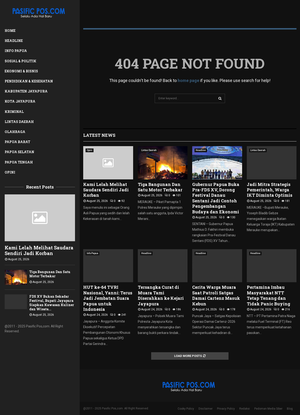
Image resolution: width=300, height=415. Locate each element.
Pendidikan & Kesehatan (29, 81)
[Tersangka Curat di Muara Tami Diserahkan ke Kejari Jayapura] (163, 265)
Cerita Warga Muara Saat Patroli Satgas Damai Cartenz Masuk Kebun (216, 295)
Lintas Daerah (19, 121)
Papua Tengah (19, 162)
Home (10, 30)
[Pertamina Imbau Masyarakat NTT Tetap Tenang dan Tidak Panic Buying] (272, 265)
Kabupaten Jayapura (26, 91)
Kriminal (14, 111)
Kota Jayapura (20, 101)
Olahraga (15, 132)
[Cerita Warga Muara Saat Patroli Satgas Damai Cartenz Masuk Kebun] (217, 265)
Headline (14, 40)
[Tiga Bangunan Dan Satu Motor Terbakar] (16, 277)
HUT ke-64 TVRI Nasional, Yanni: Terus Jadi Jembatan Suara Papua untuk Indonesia (107, 298)
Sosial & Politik (20, 61)
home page (188, 80)
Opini (10, 172)
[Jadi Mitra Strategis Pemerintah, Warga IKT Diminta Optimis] (272, 162)
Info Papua (16, 50)
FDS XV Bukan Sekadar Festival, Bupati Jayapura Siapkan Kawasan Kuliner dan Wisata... (51, 302)
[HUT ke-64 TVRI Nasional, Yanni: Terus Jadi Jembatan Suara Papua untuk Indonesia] (108, 265)
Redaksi (244, 408)
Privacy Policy (226, 408)
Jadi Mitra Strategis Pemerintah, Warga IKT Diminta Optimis (269, 190)
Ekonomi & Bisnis (21, 71)
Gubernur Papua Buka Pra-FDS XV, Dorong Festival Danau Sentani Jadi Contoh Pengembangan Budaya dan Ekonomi (215, 198)
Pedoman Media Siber (268, 408)
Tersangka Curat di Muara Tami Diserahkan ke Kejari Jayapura (161, 295)
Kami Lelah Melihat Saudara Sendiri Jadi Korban (39, 250)
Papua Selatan (19, 152)
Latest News (99, 135)
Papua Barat (17, 142)
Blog (290, 408)
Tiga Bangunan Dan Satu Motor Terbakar (49, 274)
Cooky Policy (186, 408)
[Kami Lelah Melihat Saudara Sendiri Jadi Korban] (40, 217)
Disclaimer (206, 408)
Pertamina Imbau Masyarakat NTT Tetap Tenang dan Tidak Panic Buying (268, 295)
